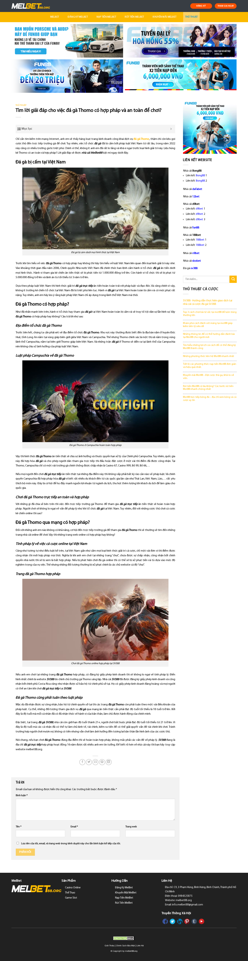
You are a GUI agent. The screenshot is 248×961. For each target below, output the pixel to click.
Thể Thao (70, 892)
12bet (196, 196)
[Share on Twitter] (89, 762)
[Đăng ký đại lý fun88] (67, 41)
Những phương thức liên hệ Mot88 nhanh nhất (208, 356)
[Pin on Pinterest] (102, 762)
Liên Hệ (140, 946)
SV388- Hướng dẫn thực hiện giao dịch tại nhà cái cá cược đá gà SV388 (207, 302)
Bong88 (200, 175)
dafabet (197, 189)
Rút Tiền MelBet (134, 17)
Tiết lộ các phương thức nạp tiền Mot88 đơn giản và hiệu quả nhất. (209, 366)
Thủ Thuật (191, 17)
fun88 (195, 227)
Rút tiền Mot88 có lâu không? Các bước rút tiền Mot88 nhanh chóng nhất (208, 388)
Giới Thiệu (109, 946)
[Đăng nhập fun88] (181, 76)
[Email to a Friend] (95, 762)
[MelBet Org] (30, 6)
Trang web (131, 826)
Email (74, 826)
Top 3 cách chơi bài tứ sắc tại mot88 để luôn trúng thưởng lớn (210, 314)
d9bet (199, 208)
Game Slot (71, 898)
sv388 (194, 268)
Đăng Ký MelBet (78, 17)
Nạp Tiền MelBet (106, 17)
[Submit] (233, 279)
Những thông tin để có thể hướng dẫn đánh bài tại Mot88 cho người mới (209, 336)
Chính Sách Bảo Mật (125, 946)
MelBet (54, 17)
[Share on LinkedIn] (109, 762)
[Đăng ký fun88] (210, 127)
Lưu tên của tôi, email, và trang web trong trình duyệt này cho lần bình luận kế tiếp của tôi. (71, 843)
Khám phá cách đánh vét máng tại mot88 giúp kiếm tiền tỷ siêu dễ (208, 325)
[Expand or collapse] (171, 129)
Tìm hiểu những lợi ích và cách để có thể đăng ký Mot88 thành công (209, 347)
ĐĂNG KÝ (201, 6)
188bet (200, 239)
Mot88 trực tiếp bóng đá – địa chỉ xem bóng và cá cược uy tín (209, 399)
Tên (18, 826)
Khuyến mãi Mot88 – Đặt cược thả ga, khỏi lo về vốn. (208, 377)
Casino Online (73, 887)
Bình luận (22, 795)
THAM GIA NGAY (225, 6)
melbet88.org (131, 951)
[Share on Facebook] (82, 762)
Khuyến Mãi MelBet (164, 17)
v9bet (196, 253)
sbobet (196, 260)
